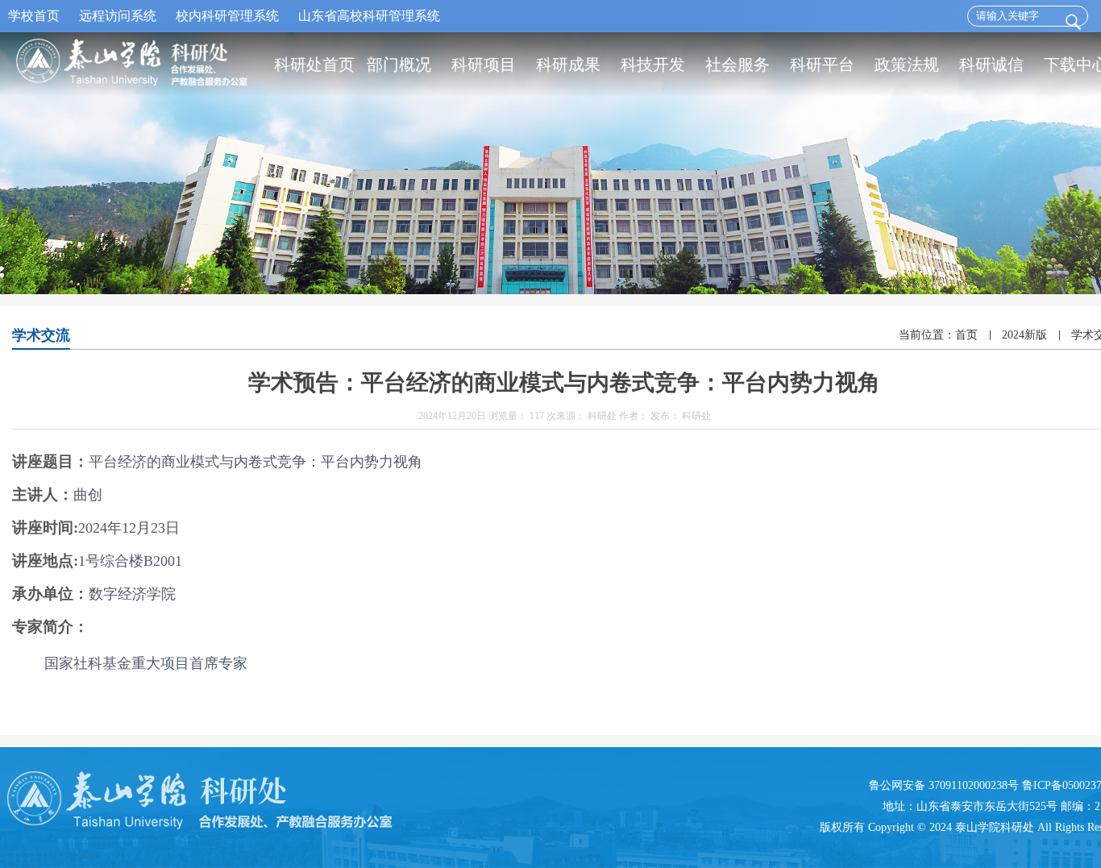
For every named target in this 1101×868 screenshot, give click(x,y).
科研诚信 (991, 64)
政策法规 (907, 64)
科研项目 (483, 64)
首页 (966, 335)
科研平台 (822, 64)
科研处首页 (314, 64)
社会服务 (737, 64)
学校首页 (34, 16)
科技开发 (653, 64)
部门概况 (399, 64)
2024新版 (1024, 335)
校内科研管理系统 (227, 16)
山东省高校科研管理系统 (369, 16)
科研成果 (568, 64)
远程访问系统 (117, 16)
